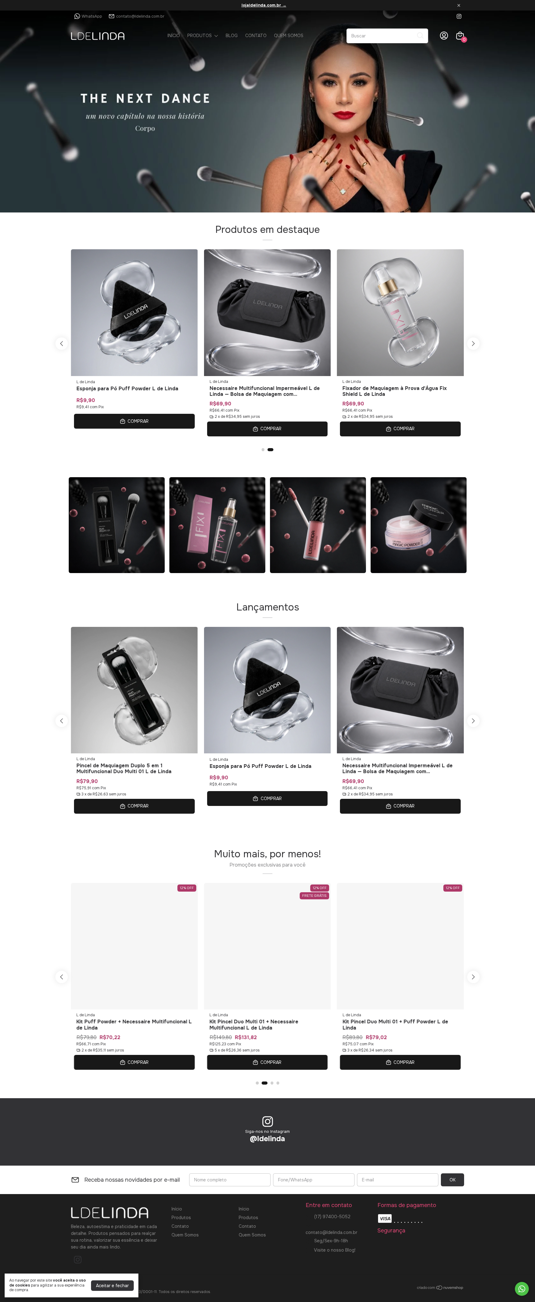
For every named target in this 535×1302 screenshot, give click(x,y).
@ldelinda (267, 1138)
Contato (256, 35)
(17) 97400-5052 (332, 1216)
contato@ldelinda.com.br (140, 16)
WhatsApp (92, 16)
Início (173, 35)
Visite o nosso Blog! (334, 1250)
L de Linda (85, 381)
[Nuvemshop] (440, 1288)
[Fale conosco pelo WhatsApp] (522, 1289)
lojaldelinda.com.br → (263, 5)
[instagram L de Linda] (459, 16)
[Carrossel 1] (267, 111)
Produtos (199, 35)
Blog (232, 35)
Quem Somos (288, 35)
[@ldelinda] (268, 1122)
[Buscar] (420, 35)
